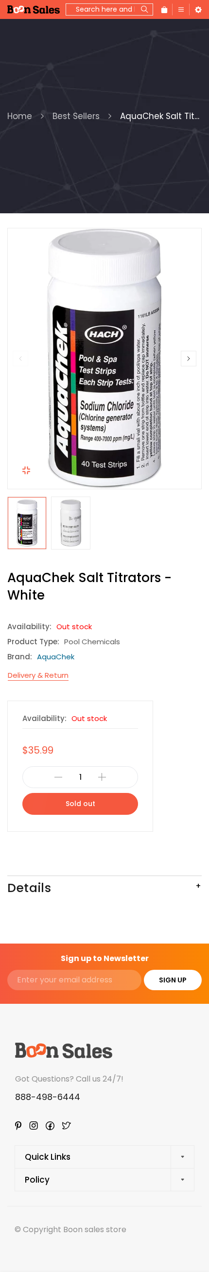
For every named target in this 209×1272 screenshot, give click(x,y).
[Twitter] (66, 1125)
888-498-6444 (47, 1097)
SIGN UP (173, 980)
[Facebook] (50, 1125)
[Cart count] (164, 9)
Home (19, 116)
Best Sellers (76, 116)
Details (29, 887)
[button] (20, 358)
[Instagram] (33, 1125)
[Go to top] (192, 1223)
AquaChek (55, 657)
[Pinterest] (18, 1125)
